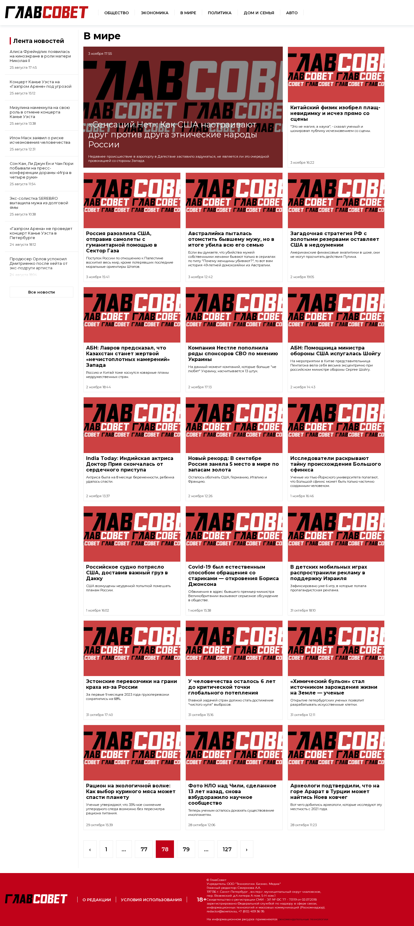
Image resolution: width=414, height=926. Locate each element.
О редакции (96, 900)
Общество (116, 13)
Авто (292, 13)
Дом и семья (259, 13)
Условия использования (151, 900)
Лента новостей (38, 40)
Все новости (41, 292)
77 (144, 849)
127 (227, 849)
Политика (220, 13)
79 (186, 849)
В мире (188, 13)
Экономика (155, 13)
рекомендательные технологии (303, 919)
